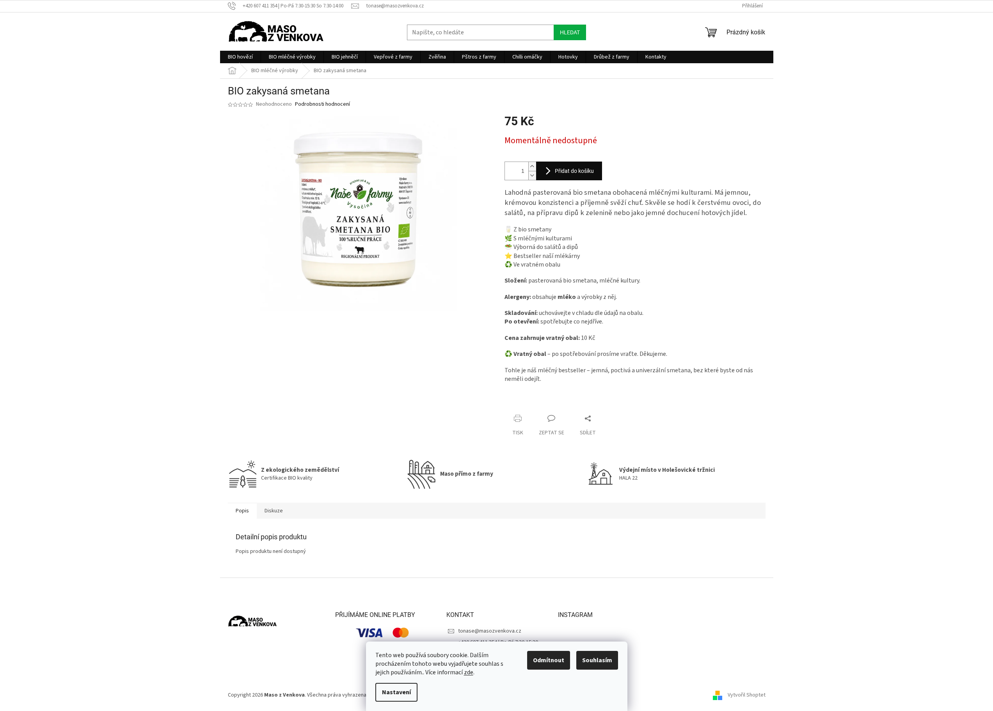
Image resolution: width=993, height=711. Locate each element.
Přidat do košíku (574, 171)
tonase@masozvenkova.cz (489, 631)
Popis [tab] (242, 511)
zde (468, 672)
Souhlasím (597, 660)
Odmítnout (548, 660)
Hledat (570, 32)
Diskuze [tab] (274, 511)
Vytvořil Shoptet (747, 695)
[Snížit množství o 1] (532, 175)
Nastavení (396, 692)
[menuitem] (240, 57)
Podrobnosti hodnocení (322, 104)
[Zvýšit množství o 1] (532, 166)
